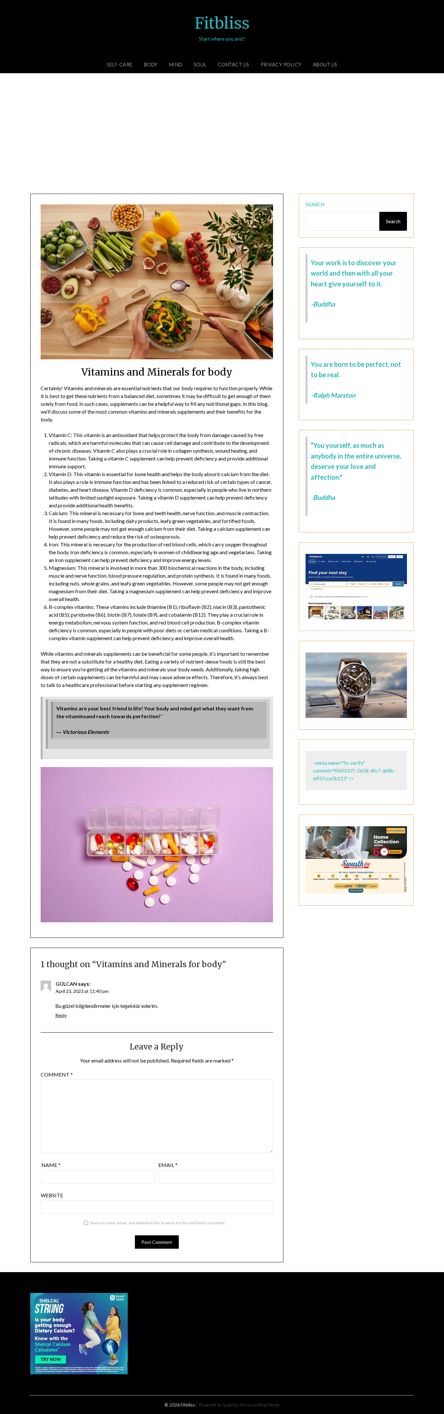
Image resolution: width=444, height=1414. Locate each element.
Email (167, 1165)
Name (50, 1165)
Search (315, 204)
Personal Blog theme (259, 1404)
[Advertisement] (222, 135)
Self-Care (120, 64)
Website (52, 1195)
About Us (325, 64)
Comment (57, 1074)
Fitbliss (222, 23)
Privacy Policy (281, 64)
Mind (175, 64)
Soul (200, 64)
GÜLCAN (66, 984)
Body (151, 64)
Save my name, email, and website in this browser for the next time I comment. (158, 1222)
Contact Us (233, 64)
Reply (61, 1015)
